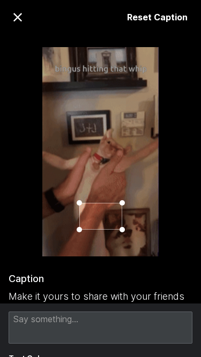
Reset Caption (157, 17)
